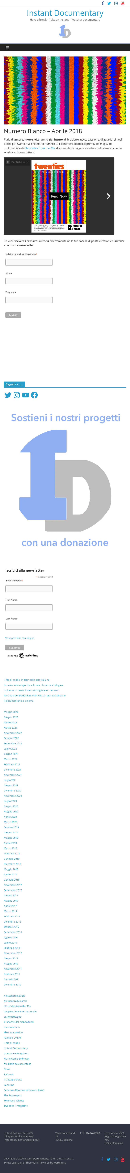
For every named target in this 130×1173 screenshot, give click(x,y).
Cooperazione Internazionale (20, 1011)
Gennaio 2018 (11, 879)
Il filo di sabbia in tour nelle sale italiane (26, 679)
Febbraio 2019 (12, 853)
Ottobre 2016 (11, 926)
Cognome (10, 292)
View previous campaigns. (20, 638)
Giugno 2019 (11, 832)
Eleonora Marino (13, 1032)
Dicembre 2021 (12, 769)
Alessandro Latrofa (14, 995)
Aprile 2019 (10, 843)
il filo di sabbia (12, 1042)
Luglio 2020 (10, 801)
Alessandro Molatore (15, 1001)
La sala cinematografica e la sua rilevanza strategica (33, 685)
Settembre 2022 (13, 743)
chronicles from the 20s (17, 1006)
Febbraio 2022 (12, 764)
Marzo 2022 (10, 759)
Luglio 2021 (10, 780)
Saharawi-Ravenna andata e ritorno (24, 1090)
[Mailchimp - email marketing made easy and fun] (23, 654)
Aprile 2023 (10, 722)
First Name (11, 600)
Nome (8, 273)
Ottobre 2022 (11, 738)
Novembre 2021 (13, 774)
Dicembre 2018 (12, 864)
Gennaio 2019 (11, 858)
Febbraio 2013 (12, 947)
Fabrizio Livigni (12, 1037)
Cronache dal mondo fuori (19, 1022)
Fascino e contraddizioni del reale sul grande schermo (35, 695)
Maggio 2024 (11, 712)
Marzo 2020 (10, 822)
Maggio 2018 (11, 869)
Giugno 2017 (11, 895)
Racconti (9, 1074)
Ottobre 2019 (11, 827)
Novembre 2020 (13, 795)
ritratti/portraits (13, 1079)
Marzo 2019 (10, 848)
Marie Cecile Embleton (16, 1058)
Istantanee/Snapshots (16, 1053)
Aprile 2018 (10, 874)
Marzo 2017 (10, 911)
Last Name (11, 618)
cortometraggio (12, 1016)
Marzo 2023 (10, 727)
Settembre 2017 (13, 890)
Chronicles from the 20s (39, 148)
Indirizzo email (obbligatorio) (21, 254)
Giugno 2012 (11, 958)
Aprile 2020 (10, 816)
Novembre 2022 (13, 732)
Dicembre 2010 (12, 984)
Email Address (14, 580)
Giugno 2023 (11, 717)
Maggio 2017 (11, 900)
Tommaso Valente (14, 1100)
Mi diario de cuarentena (17, 1063)
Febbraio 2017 (12, 916)
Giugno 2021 (11, 785)
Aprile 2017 (10, 905)
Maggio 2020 (11, 811)
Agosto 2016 (11, 937)
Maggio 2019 (11, 837)
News (7, 1069)
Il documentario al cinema (19, 700)
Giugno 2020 (11, 806)
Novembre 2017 (13, 885)
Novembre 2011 (13, 968)
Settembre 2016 (13, 932)
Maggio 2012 (11, 963)
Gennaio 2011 (11, 979)
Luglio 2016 (10, 942)
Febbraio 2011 (12, 974)
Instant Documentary (65, 12)
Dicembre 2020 (12, 790)
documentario (12, 1027)
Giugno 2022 (11, 753)
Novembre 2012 (13, 953)
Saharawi (9, 1084)
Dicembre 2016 (12, 921)
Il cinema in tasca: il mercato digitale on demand (31, 690)
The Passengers (13, 1095)
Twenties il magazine (16, 1105)
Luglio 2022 (10, 748)
